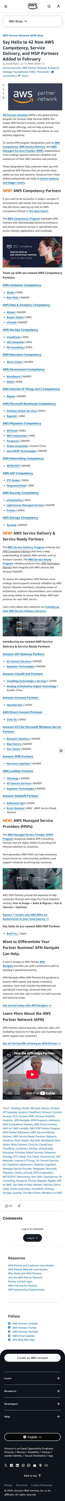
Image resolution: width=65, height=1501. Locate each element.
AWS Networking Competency (23, 458)
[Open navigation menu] (6, 6)
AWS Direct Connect (45, 1124)
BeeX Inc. (12, 933)
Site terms (21, 1485)
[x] (5, 1466)
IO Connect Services (19, 661)
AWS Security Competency (21, 493)
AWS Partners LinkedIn (24, 1323)
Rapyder (12, 415)
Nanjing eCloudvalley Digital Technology (31, 686)
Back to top (30, 1475)
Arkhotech (54, 1120)
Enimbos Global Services (21, 410)
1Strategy (13, 778)
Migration (8, 1172)
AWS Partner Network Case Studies (27, 1269)
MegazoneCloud (16, 485)
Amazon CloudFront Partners (23, 674)
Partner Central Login (20, 1281)
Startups (49, 1188)
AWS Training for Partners (22, 1285)
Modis (10, 381)
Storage (7, 1192)
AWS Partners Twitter (23, 1327)
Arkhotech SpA (16, 803)
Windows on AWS (52, 1192)
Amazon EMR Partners (18, 756)
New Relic (13, 297)
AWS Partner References (16, 1132)
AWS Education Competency (22, 354)
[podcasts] (40, 1466)
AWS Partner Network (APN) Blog (23, 35)
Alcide (10, 292)
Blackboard (14, 376)
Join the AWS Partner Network (25, 1277)
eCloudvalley (15, 500)
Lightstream (26, 1164)
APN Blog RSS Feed (22, 1339)
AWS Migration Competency (22, 423)
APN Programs (39, 1120)
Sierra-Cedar (14, 361)
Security (48, 1184)
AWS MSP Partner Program (45, 1128)
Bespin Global (15, 317)
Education (8, 1152)
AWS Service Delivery (32, 146)
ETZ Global (13, 480)
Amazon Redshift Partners (20, 796)
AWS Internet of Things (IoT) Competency (31, 389)
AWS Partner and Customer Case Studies (31, 1265)
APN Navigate (22, 1120)
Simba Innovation (17, 445)
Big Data (35, 1140)
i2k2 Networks (15, 342)
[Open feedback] (61, 750)
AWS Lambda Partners (18, 771)
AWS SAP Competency (18, 473)
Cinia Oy (12, 719)
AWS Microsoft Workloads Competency (29, 403)
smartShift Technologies (21, 450)
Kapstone (12, 1164)
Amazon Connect (51, 1112)
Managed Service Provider (17, 1168)
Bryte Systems (15, 808)
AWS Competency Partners (18, 1124)
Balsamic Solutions (18, 738)
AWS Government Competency (24, 369)
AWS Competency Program (24, 218)
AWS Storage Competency (20, 517)
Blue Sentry (14, 743)
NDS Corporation (17, 435)
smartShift (38, 1188)
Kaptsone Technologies (20, 666)
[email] (46, 1466)
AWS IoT (7, 1128)
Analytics (8, 1120)
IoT (4, 1164)
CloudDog (8, 1148)
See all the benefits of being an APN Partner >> (32, 1043)
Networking (23, 1176)
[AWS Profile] (58, 6)
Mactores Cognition (18, 763)
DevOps (33, 1148)
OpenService (14, 704)
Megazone (38, 1168)
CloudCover (14, 336)
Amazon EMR (26, 1116)
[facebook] (11, 1466)
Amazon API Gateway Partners (23, 654)
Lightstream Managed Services (25, 505)
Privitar (11, 510)
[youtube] (34, 1466)
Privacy (8, 1485)
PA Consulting (15, 347)
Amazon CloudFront (29, 1112)
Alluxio (11, 312)
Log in (30, 1237)
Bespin (25, 1140)
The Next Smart (38, 211)
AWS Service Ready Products (29, 1136)
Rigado (11, 396)
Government (47, 1156)
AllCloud (12, 430)
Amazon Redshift (45, 1116)
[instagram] (23, 1466)
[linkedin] (17, 1466)
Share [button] (24, 75)
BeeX (17, 1140)
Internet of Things (25, 1160)
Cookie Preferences (41, 1485)
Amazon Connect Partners (21, 697)
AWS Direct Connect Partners (22, 712)
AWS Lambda (20, 1128)
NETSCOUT (13, 465)
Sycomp (11, 524)
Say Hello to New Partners (27, 1184)
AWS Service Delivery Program (26, 547)
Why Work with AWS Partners (25, 1273)
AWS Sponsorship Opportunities (26, 1289)
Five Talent (13, 748)
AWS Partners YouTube (24, 1331)
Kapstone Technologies (20, 788)
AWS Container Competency (22, 285)
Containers (21, 1148)
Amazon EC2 (10, 1116)
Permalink (43, 71)
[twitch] (28, 1466)
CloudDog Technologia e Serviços (27, 680)
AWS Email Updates (23, 1335)
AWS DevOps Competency (20, 329)
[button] (18, 21)
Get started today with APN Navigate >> (27, 1005)
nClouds (11, 322)
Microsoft (51, 1168)
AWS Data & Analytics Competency (26, 305)
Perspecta (13, 440)
